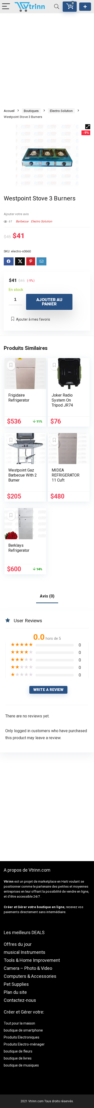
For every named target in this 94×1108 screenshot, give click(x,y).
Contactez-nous (20, 1000)
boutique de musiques (21, 1065)
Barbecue (22, 221)
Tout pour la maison (19, 1023)
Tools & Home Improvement (32, 960)
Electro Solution (61, 111)
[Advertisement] (47, 60)
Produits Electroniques (21, 1037)
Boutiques (31, 111)
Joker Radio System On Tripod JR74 (62, 400)
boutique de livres (18, 1058)
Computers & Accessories (30, 976)
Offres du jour (18, 944)
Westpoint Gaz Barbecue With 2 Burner (22, 475)
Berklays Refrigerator (18, 548)
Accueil (9, 111)
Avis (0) (47, 596)
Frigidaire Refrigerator (18, 398)
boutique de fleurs (18, 1051)
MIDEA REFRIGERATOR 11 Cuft (65, 475)
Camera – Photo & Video (28, 968)
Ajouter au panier (49, 301)
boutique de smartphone (23, 1030)
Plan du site (15, 992)
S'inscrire (85, 6)
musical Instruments (24, 952)
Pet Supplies (16, 984)
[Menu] (6, 6)
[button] (87, 126)
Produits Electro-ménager (24, 1044)
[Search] (57, 6)
